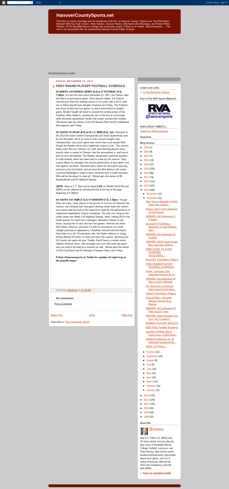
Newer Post (57, 315)
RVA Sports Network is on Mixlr (61, 73)
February (151, 386)
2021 (147, 160)
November (152, 198)
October (151, 352)
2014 (147, 190)
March (150, 381)
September (153, 356)
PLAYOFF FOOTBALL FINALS (162, 260)
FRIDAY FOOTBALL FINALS (161, 294)
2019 (147, 169)
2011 (147, 404)
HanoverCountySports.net (85, 15)
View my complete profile (157, 473)
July (149, 364)
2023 (147, 152)
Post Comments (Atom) (77, 322)
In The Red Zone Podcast (156, 92)
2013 (147, 395)
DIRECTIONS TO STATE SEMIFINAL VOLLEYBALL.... (159, 252)
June (149, 369)
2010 (147, 408)
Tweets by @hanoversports (154, 131)
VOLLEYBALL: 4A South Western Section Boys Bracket (159, 301)
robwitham (158, 429)
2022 (147, 156)
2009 (147, 412)
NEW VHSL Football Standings (162, 327)
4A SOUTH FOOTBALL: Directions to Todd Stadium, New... (161, 227)
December (152, 194)
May (149, 373)
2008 (147, 417)
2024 (147, 147)
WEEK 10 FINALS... (156, 346)
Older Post (127, 315)
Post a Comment (63, 304)
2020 (147, 164)
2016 (147, 181)
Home (92, 315)
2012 (147, 400)
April (149, 377)
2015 (147, 185)
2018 (147, 173)
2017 (147, 177)
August (151, 360)
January (151, 390)
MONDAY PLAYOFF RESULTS (162, 323)
